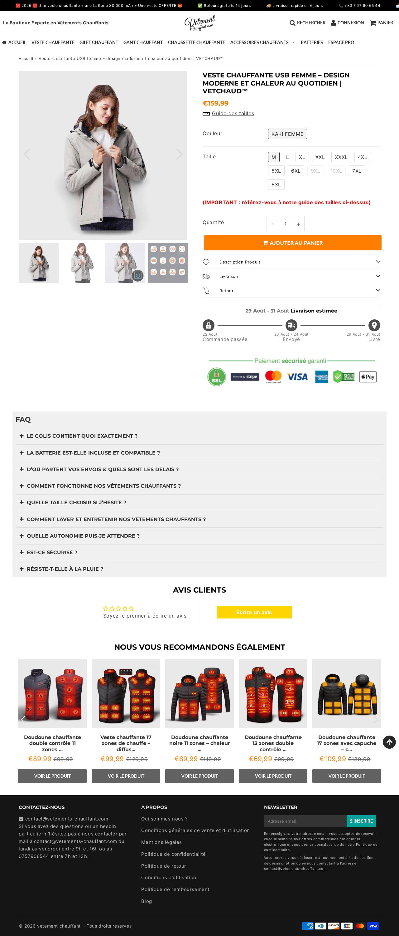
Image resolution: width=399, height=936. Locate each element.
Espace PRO (341, 42)
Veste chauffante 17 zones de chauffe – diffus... (125, 743)
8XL (276, 184)
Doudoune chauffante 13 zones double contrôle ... (273, 743)
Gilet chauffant (98, 42)
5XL (276, 171)
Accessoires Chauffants (259, 42)
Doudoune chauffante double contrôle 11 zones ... (52, 743)
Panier (385, 22)
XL (302, 157)
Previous (26, 153)
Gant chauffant (143, 42)
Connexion (351, 22)
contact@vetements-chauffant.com (75, 841)
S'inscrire (361, 821)
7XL (357, 171)
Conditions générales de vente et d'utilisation (195, 830)
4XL (363, 157)
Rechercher (311, 22)
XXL (320, 157)
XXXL (341, 157)
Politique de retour (163, 866)
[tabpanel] (38, 262)
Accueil (17, 42)
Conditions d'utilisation (168, 877)
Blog (146, 901)
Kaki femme (288, 134)
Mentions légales (161, 842)
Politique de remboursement (175, 889)
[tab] (199, 436)
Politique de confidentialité (173, 854)
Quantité (213, 222)
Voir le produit (52, 776)
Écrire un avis (254, 612)
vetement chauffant (59, 926)
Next (179, 153)
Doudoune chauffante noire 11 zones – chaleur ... (199, 743)
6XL (296, 171)
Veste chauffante (52, 42)
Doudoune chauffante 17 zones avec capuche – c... (346, 743)
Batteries (312, 42)
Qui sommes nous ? (164, 819)
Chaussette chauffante (196, 42)
